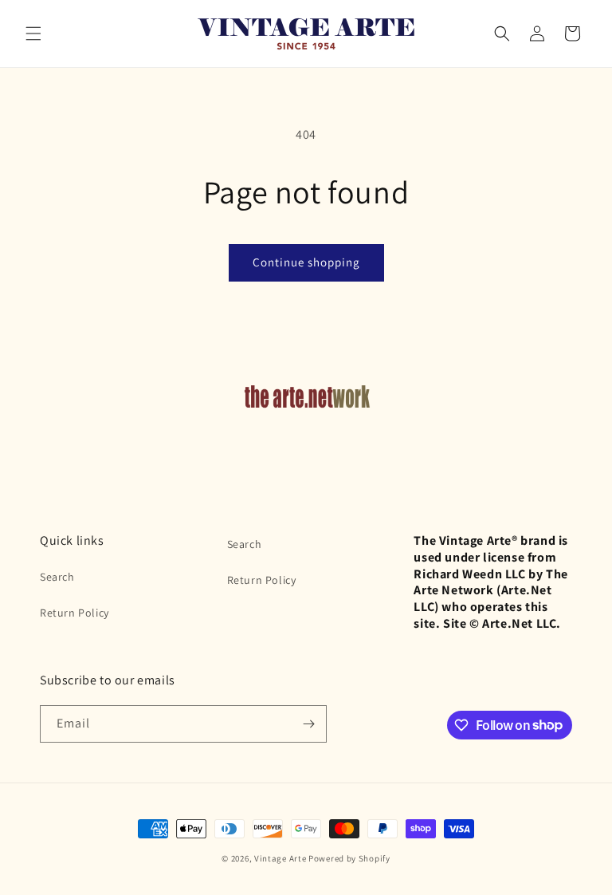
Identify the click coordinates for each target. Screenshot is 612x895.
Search (57, 577)
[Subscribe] (308, 724)
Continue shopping (306, 262)
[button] (33, 33)
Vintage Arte (280, 858)
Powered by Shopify (349, 858)
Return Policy (74, 612)
